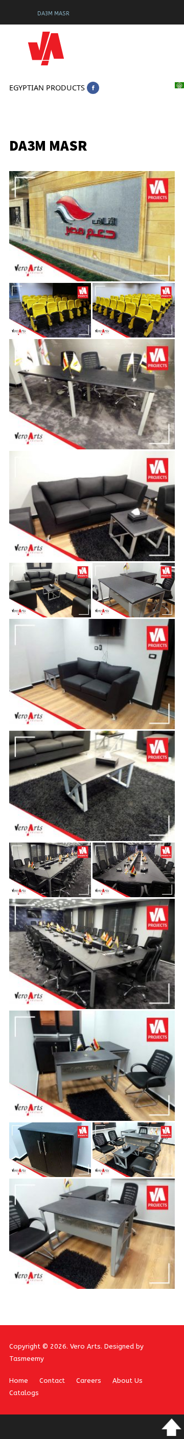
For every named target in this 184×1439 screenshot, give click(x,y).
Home (18, 1380)
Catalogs (24, 1393)
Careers (88, 1380)
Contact (52, 1380)
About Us (127, 1380)
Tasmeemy (26, 1358)
